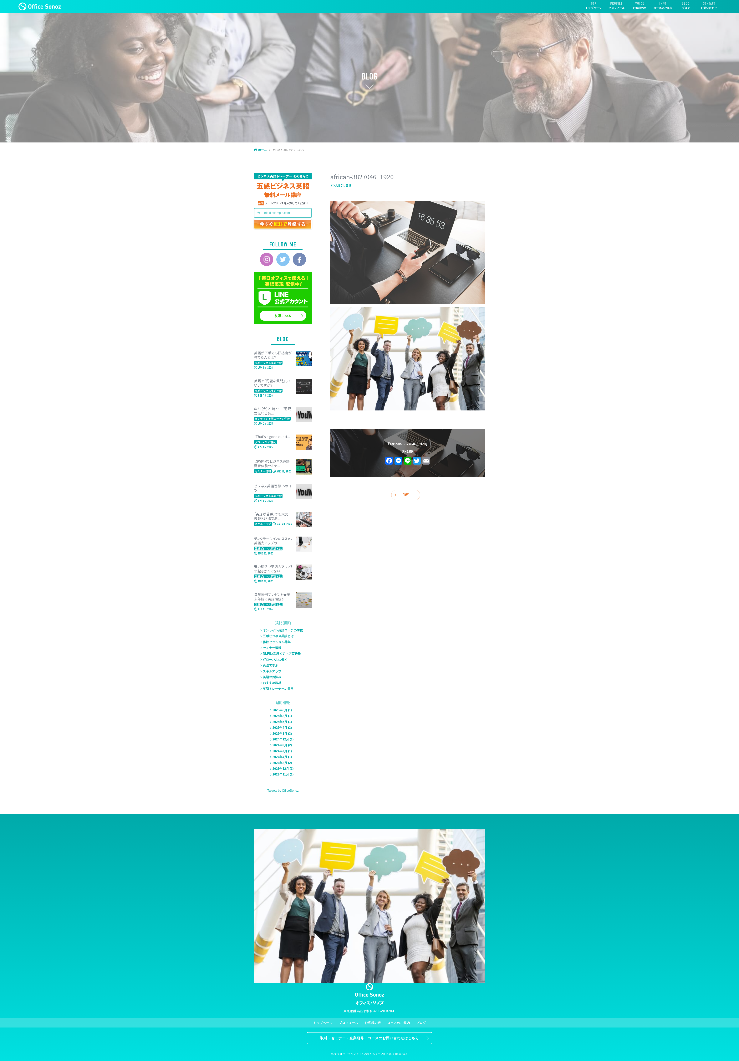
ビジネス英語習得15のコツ (272, 488)
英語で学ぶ (270, 665)
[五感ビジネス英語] (39, 6)
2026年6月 (280, 710)
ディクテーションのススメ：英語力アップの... (273, 541)
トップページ (593, 7)
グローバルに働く (275, 659)
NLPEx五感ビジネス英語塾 (282, 653)
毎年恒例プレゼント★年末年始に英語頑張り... (272, 596)
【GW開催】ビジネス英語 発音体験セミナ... (272, 463)
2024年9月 (280, 745)
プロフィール (617, 7)
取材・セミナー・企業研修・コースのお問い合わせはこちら (369, 1038)
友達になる (282, 315)
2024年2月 (280, 763)
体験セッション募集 (277, 642)
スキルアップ (272, 671)
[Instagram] (266, 259)
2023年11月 (281, 774)
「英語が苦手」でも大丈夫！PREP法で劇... (271, 516)
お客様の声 (639, 7)
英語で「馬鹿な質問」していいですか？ (272, 383)
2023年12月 (281, 768)
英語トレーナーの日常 (278, 688)
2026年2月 (280, 716)
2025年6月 (280, 722)
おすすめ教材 (272, 682)
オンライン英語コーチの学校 (283, 630)
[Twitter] (283, 259)
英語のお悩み (272, 677)
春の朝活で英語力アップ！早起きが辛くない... (273, 568)
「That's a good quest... (272, 437)
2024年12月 (281, 739)
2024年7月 (280, 751)
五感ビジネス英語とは (278, 636)
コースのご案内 (662, 7)
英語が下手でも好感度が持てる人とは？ (273, 355)
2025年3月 (280, 733)
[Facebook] (299, 259)
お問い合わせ (709, 7)
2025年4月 (280, 727)
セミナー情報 (272, 647)
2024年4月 (280, 757)
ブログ (686, 7)
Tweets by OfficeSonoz (283, 790)
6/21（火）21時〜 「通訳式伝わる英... (272, 411)
